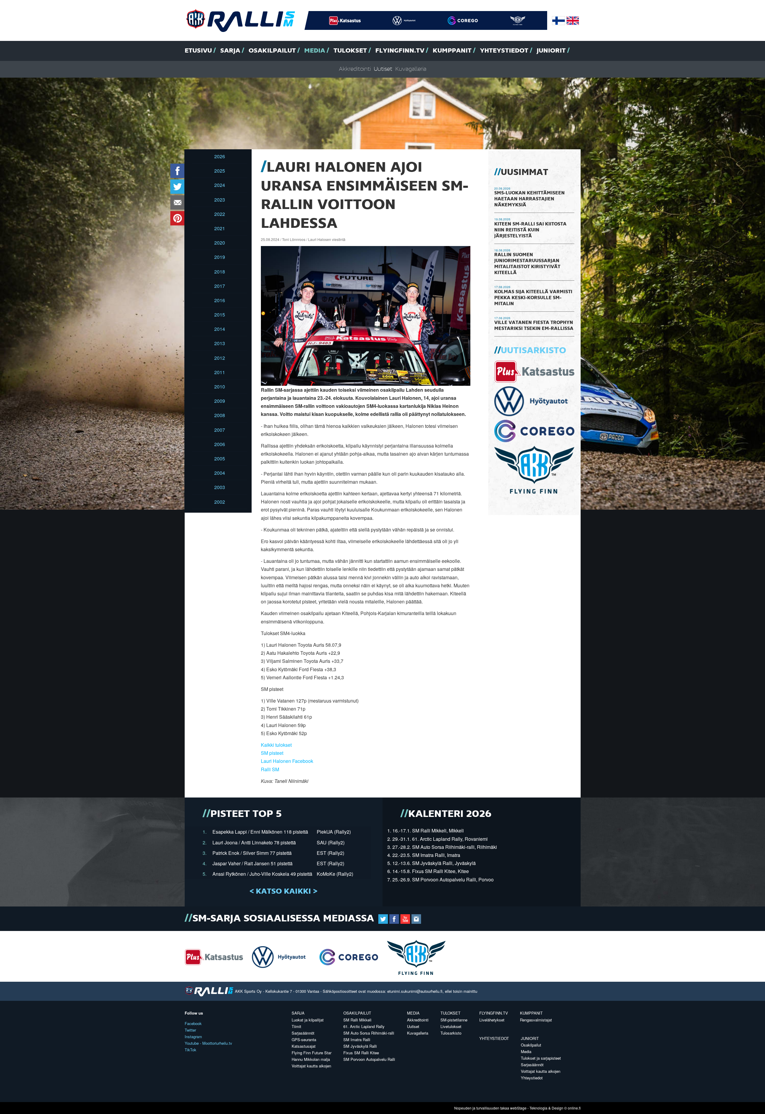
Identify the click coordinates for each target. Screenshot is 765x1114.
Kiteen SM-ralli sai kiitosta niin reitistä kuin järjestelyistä (530, 230)
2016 (219, 300)
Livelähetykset (491, 1020)
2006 (219, 444)
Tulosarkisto (450, 1033)
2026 (219, 156)
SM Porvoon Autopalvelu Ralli (369, 1059)
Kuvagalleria (410, 69)
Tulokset (350, 50)
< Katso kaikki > (283, 891)
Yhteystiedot (504, 50)
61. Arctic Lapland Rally (364, 1026)
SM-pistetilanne (453, 1020)
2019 (219, 256)
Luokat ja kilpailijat (308, 1020)
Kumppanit (452, 50)
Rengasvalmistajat (536, 1020)
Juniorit (551, 50)
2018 (219, 271)
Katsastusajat (304, 1046)
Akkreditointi (355, 69)
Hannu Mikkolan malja (311, 1059)
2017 (219, 285)
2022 (219, 213)
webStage (518, 1107)
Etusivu (198, 50)
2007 (219, 429)
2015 (219, 314)
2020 (219, 242)
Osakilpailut (272, 50)
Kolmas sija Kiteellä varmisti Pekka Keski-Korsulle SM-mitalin (533, 298)
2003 (219, 487)
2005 (219, 458)
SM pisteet (272, 752)
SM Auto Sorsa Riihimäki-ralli (368, 1033)
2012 (219, 357)
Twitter (190, 1030)
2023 (219, 199)
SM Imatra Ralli (356, 1039)
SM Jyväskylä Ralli (360, 1046)
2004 (219, 472)
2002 (219, 501)
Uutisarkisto (533, 350)
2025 (219, 170)
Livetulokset (450, 1026)
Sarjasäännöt (303, 1033)
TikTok (190, 1049)
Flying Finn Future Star (311, 1052)
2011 (219, 372)
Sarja (230, 50)
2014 (219, 328)
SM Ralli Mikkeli (357, 1020)
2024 (219, 185)
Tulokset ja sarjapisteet (541, 1058)
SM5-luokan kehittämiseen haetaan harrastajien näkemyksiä (529, 199)
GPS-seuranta (304, 1039)
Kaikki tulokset (276, 744)
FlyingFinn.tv (399, 50)
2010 (219, 386)
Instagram (193, 1036)
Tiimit (296, 1026)
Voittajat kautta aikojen (311, 1066)
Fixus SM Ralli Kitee (361, 1052)
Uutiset (383, 69)
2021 (219, 228)
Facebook (193, 1023)
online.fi (574, 1107)
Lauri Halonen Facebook (287, 760)
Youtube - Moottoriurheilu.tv (208, 1043)
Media (314, 50)
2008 (219, 415)
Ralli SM (270, 769)
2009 (219, 400)
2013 (219, 343)
